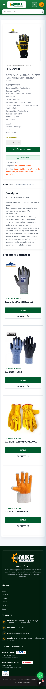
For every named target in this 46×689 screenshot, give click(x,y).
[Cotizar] (41, 4)
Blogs (4, 609)
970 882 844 (15, 627)
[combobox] (23, 11)
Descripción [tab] (8, 184)
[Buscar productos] (42, 12)
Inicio (7, 65)
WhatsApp (24, 158)
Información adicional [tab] (25, 184)
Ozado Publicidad (24, 682)
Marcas (4, 602)
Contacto (5, 605)
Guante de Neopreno (21, 169)
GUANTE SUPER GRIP (13, 372)
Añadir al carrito (24, 149)
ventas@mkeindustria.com (18, 633)
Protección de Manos (17, 65)
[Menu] (34, 4)
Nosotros (5, 594)
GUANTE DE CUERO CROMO (16, 512)
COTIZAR (23, 310)
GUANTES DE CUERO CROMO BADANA (21, 442)
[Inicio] (16, 4)
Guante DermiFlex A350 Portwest (19, 302)
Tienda (4, 598)
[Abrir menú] (4, 4)
